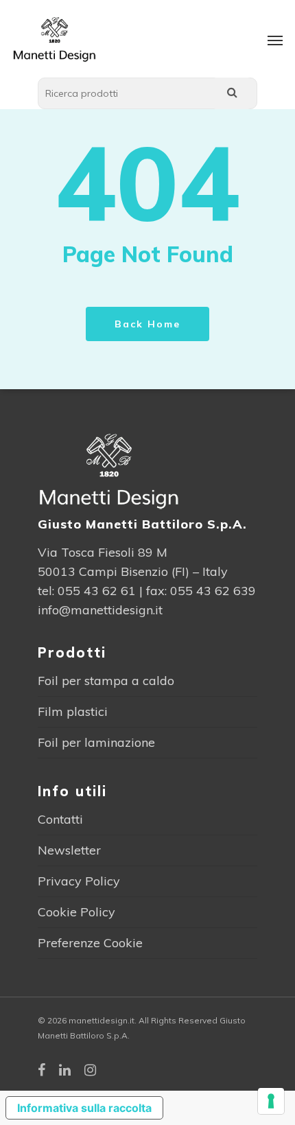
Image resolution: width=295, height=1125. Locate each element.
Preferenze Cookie (90, 943)
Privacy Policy (79, 881)
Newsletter (69, 850)
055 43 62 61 (97, 591)
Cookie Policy (76, 912)
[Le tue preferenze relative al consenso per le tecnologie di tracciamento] (271, 1101)
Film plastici (73, 711)
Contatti (60, 819)
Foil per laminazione (96, 742)
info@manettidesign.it (100, 610)
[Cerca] (231, 93)
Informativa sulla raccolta (84, 1108)
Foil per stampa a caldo (106, 680)
